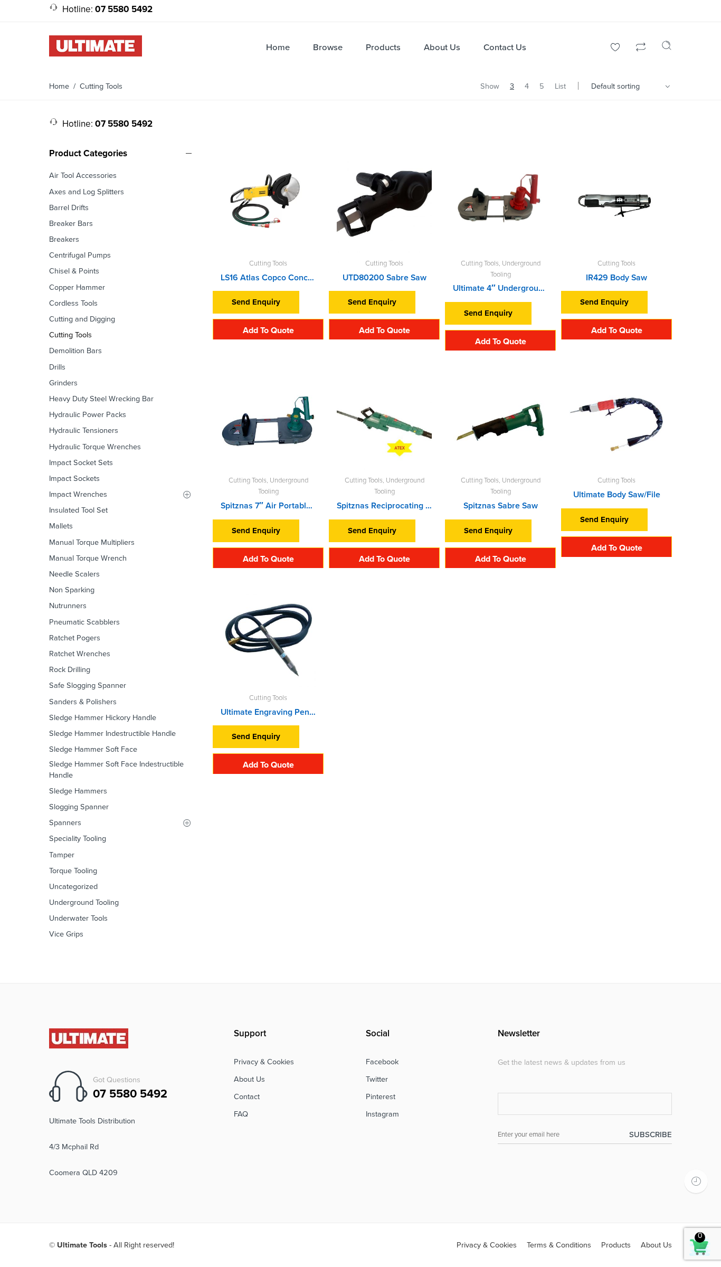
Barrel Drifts (69, 207)
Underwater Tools (78, 918)
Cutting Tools (268, 263)
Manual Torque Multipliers (92, 542)
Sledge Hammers (78, 791)
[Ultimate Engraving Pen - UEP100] (268, 639)
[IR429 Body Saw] (616, 205)
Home (59, 86)
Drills (57, 367)
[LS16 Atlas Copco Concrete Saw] (268, 205)
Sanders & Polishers (83, 701)
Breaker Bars (71, 223)
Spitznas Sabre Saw (500, 505)
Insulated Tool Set (78, 510)
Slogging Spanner (79, 806)
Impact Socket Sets (81, 462)
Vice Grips (66, 934)
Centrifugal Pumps (80, 255)
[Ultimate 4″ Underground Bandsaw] (500, 205)
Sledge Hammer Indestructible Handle (112, 733)
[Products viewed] (696, 1181)
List (560, 86)
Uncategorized (73, 886)
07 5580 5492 (130, 1094)
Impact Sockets (74, 478)
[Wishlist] (615, 48)
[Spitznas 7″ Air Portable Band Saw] (268, 422)
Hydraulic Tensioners (83, 430)
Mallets (61, 526)
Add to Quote (268, 330)
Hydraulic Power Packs (87, 414)
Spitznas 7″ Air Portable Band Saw (268, 505)
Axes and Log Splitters (86, 191)
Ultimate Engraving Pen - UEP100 (268, 712)
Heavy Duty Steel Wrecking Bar (101, 398)
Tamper (61, 854)
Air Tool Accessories (83, 175)
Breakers (64, 239)
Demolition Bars (75, 350)
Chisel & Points (74, 271)
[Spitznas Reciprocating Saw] (384, 422)
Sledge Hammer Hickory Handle (102, 717)
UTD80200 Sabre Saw (384, 277)
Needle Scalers (74, 574)
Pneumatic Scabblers (84, 622)
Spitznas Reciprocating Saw (384, 505)
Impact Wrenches (78, 494)
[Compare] (641, 48)
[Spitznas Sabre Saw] (500, 422)
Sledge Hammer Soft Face (93, 749)
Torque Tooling (73, 870)
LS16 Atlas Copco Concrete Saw (268, 277)
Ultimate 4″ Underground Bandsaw (500, 288)
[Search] (666, 48)
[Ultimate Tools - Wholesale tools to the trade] (95, 45)
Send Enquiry (256, 302)
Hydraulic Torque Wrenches (95, 446)
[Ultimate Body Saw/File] (616, 422)
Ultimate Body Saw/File (616, 494)
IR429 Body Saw (616, 277)
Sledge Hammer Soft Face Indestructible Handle (116, 769)
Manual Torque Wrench (88, 558)
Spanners (65, 822)
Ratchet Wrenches (79, 653)
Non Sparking (71, 589)
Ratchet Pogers (74, 638)
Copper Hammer (77, 287)
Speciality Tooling (77, 838)
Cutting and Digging (82, 319)
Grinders (63, 383)
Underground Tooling (84, 902)
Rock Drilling (69, 669)
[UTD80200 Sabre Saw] (384, 205)
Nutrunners (68, 605)
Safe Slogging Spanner (87, 685)
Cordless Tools (73, 303)
